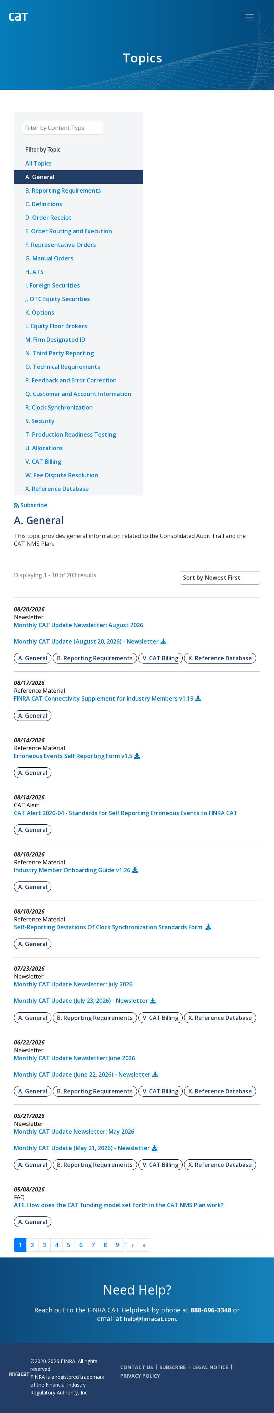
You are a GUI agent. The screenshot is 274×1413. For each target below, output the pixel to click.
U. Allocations (44, 448)
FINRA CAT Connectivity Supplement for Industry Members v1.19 (103, 698)
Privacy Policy (140, 1375)
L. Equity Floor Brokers (56, 326)
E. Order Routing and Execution (68, 231)
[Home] (33, 15)
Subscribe (33, 505)
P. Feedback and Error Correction (71, 380)
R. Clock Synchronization (59, 407)
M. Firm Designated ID (55, 340)
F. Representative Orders (60, 245)
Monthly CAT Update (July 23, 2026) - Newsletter (81, 1001)
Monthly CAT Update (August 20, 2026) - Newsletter (86, 641)
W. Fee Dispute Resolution (61, 475)
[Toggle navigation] (250, 17)
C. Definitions (43, 204)
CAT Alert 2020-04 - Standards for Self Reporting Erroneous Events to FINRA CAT (126, 813)
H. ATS (34, 272)
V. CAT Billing (43, 462)
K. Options (39, 312)
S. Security (40, 421)
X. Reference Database (57, 489)
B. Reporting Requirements (63, 190)
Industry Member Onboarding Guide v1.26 (72, 870)
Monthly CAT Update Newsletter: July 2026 (73, 984)
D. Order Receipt (48, 218)
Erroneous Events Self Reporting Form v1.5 (73, 756)
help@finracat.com (150, 1319)
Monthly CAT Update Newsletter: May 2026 (74, 1131)
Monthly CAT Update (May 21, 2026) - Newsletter (82, 1148)
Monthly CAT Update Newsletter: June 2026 (74, 1058)
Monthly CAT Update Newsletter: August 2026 (78, 625)
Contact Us (136, 1367)
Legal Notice (210, 1367)
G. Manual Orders (49, 258)
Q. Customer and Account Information (78, 394)
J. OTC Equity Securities (57, 299)
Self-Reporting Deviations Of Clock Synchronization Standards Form (109, 927)
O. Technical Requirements (62, 367)
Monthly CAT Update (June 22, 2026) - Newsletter (82, 1074)
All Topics (38, 163)
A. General (39, 177)
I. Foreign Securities (52, 285)
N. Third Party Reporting (59, 353)
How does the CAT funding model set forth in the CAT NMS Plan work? (119, 1205)
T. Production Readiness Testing (70, 434)
